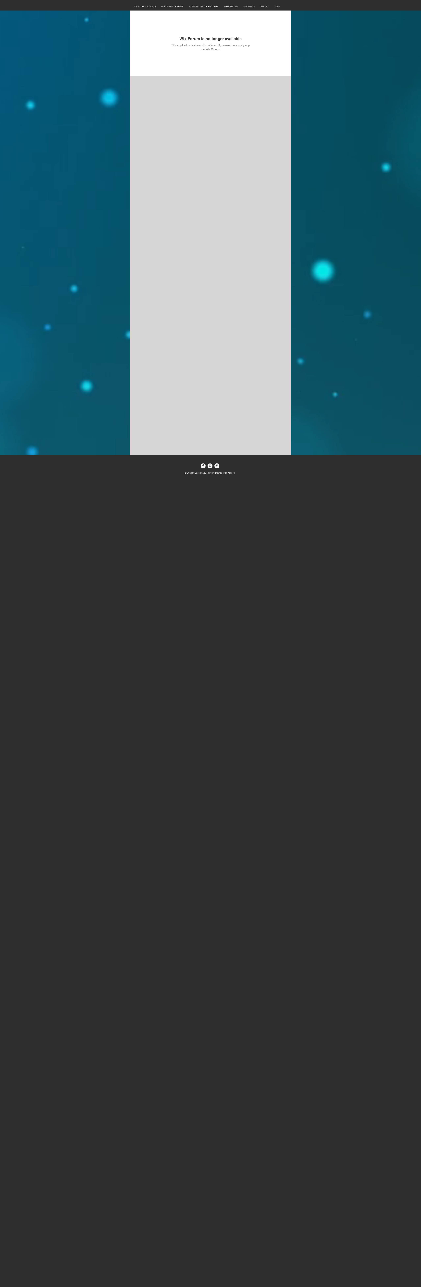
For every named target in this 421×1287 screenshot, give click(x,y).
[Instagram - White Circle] (216, 465)
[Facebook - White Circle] (203, 465)
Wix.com (231, 473)
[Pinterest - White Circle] (210, 465)
